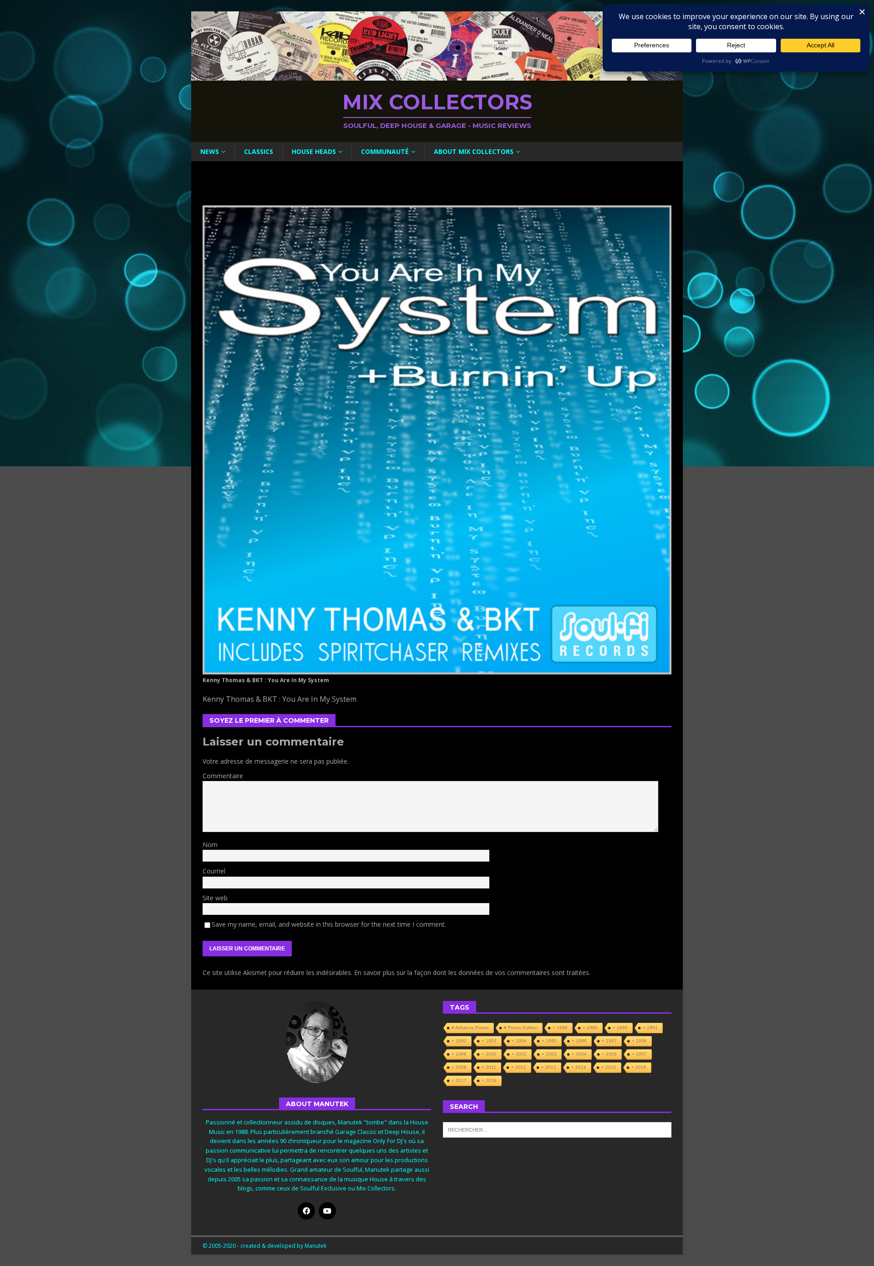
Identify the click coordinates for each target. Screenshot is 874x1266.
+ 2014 (578, 1067)
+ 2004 (579, 1054)
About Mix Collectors (473, 151)
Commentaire (223, 775)
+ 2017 (459, 1080)
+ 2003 (549, 1054)
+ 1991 (650, 1027)
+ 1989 (590, 1027)
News (209, 151)
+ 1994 (519, 1040)
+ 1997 (609, 1040)
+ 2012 (518, 1067)
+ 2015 (608, 1067)
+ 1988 (560, 1027)
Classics (258, 151)
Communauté (385, 151)
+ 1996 (579, 1040)
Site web (215, 897)
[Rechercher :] (557, 1129)
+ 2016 (638, 1067)
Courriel (214, 871)
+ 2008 (459, 1067)
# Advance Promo (470, 1027)
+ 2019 (489, 1080)
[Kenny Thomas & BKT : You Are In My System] (437, 669)
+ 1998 (639, 1040)
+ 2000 (489, 1054)
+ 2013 (548, 1067)
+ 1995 (549, 1040)
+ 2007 (639, 1054)
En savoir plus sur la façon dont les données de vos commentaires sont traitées (471, 972)
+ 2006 (609, 1054)
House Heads (314, 151)
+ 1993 (489, 1040)
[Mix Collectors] (437, 75)
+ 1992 (459, 1040)
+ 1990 (620, 1027)
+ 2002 (519, 1054)
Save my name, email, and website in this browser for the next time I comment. (329, 924)
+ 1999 (459, 1054)
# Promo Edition (521, 1027)
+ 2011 (489, 1067)
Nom (210, 844)
